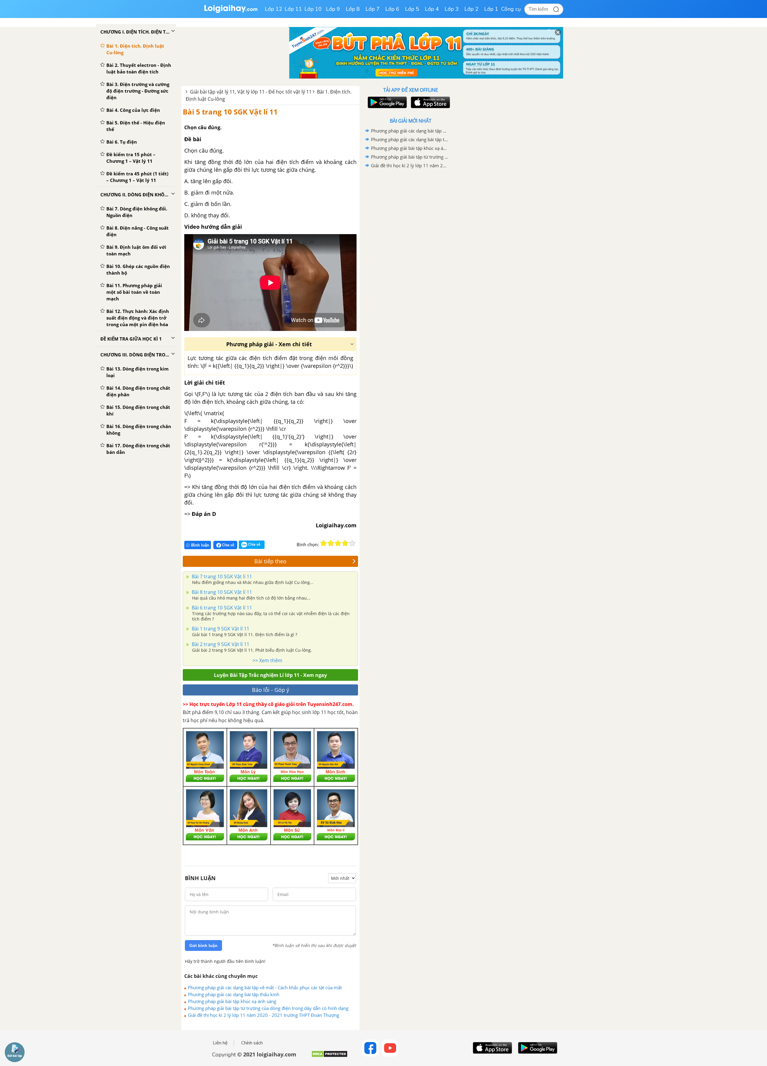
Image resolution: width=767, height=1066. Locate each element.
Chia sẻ (227, 544)
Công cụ (511, 9)
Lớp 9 (333, 9)
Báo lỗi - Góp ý (270, 689)
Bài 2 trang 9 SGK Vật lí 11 (220, 644)
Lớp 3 (452, 9)
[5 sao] (352, 543)
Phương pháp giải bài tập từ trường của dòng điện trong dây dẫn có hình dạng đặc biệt (268, 1008)
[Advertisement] (410, 265)
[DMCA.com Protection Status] (329, 1056)
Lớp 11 (293, 9)
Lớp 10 (313, 9)
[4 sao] (345, 543)
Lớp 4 (432, 9)
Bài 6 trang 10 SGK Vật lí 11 (221, 607)
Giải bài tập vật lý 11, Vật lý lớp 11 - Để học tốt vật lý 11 (251, 91)
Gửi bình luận (203, 945)
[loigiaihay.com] (231, 11)
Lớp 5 (412, 9)
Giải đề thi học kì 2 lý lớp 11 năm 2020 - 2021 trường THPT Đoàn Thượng (263, 1015)
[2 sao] (330, 543)
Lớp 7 (373, 9)
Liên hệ (220, 1043)
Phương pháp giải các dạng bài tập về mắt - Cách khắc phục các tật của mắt (265, 987)
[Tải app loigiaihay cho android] (386, 102)
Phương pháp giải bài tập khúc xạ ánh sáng (232, 1001)
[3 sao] (338, 543)
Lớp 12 (273, 9)
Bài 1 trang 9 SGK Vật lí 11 (220, 628)
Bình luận (200, 545)
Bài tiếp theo (270, 561)
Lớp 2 (471, 9)
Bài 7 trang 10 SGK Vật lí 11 (221, 576)
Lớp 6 (392, 9)
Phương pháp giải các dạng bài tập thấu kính (233, 994)
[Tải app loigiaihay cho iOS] (430, 102)
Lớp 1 (491, 9)
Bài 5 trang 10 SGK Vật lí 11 (230, 112)
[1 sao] (323, 543)
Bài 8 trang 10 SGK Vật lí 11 (221, 592)
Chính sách (252, 1043)
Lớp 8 (353, 9)
